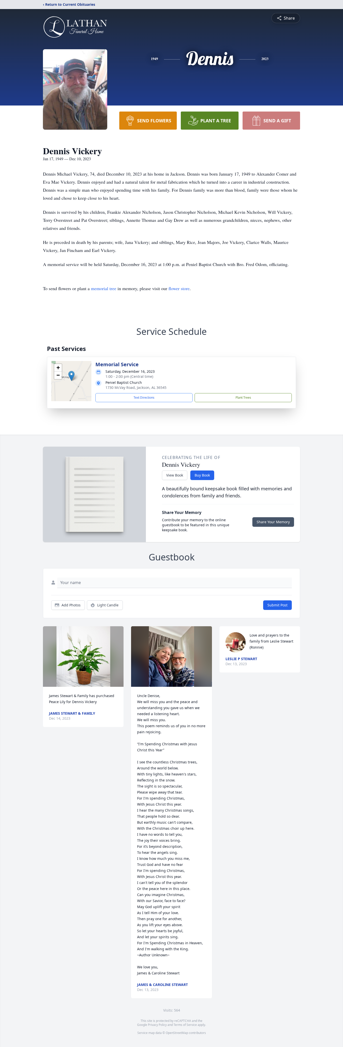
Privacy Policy (157, 1025)
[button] (71, 376)
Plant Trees (243, 397)
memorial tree (103, 288)
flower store (179, 288)
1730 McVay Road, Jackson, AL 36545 (135, 387)
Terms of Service (185, 1025)
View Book (174, 475)
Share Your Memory (273, 521)
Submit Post (277, 605)
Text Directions (144, 397)
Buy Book (202, 475)
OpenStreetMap (177, 1033)
